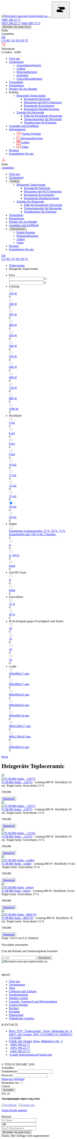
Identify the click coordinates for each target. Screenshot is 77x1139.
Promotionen (16, 85)
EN (22, 40)
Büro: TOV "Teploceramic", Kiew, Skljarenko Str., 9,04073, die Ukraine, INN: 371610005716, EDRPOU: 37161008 (41, 1034)
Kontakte (14, 1011)
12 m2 (12, 485)
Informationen (17, 129)
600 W (13, 366)
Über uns (14, 58)
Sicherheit (22, 75)
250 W (13, 293)
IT (26, 40)
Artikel (25, 142)
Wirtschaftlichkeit (26, 72)
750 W (13, 387)
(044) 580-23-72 (20, 1051)
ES (13, 40)
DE (3, 37)
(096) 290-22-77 (20, 1044)
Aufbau (20, 68)
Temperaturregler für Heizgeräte (43, 119)
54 (10, 659)
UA (3, 40)
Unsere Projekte (18, 1004)
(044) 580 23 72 (30, 23)
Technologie (16, 61)
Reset (4, 756)
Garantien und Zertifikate (24, 126)
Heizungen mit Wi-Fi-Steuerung (43, 102)
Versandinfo (16, 82)
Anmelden (7, 33)
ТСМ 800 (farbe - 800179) (17, 918)
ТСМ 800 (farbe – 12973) (16, 809)
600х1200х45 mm (20, 736)
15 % (12, 604)
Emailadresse (9, 1071)
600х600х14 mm (19, 715)
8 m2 (12, 443)
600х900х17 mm (19, 684)
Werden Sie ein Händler (23, 88)
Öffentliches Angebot (21, 1018)
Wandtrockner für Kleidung (40, 122)
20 (10, 628)
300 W (13, 304)
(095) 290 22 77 (11, 23)
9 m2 (12, 454)
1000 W (14, 408)
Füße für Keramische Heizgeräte (43, 115)
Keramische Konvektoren (39, 105)
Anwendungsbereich (28, 65)
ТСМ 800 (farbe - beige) (16, 890)
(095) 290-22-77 (20, 1047)
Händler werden (18, 998)
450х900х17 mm (19, 673)
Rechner (14, 150)
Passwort (6, 1075)
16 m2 (12, 506)
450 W (13, 335)
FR (18, 40)
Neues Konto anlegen (14, 1110)
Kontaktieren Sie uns (21, 153)
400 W (13, 325)
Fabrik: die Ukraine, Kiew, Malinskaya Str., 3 (36, 1041)
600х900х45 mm (19, 694)
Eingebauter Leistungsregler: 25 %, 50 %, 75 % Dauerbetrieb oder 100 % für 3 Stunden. (37, 532)
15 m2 (12, 496)
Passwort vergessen (12, 1079)
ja (10, 544)
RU (9, 40)
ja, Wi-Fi (14, 555)
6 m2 (12, 433)
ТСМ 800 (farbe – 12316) (16, 836)
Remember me (10, 1082)
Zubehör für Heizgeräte (30, 112)
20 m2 (12, 517)
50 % (12, 614)
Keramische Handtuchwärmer (41, 109)
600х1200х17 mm (20, 726)
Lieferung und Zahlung (22, 991)
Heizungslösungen (31, 138)
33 (10, 638)
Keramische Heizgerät (37, 99)
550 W (13, 356)
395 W (13, 314)
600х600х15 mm (19, 747)
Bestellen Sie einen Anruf (16, 26)
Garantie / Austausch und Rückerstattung (33, 1001)
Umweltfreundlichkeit (29, 78)
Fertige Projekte (31, 133)
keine (12, 565)
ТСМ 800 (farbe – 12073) (16, 782)
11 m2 (12, 475)
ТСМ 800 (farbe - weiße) (16, 863)
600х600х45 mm (19, 705)
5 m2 (12, 422)
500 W (13, 346)
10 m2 (12, 464)
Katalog (14, 181)
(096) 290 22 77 (11, 19)
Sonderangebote (18, 994)
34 (10, 649)
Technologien (17, 984)
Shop (12, 988)
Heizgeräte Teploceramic (31, 95)
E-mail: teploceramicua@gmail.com (31, 1054)
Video (25, 146)
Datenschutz (16, 1015)
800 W (13, 398)
